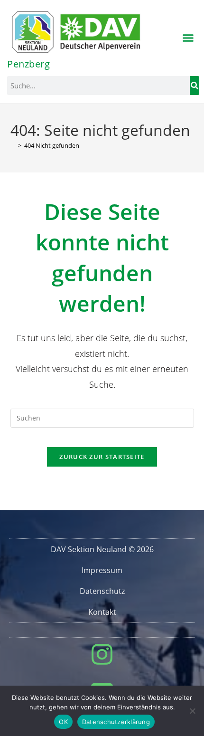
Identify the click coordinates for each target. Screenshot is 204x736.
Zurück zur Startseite (101, 456)
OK (63, 722)
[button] (188, 38)
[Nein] (192, 711)
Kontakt (102, 612)
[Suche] (194, 85)
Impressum (102, 570)
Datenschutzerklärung (116, 722)
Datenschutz (102, 591)
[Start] (12, 145)
